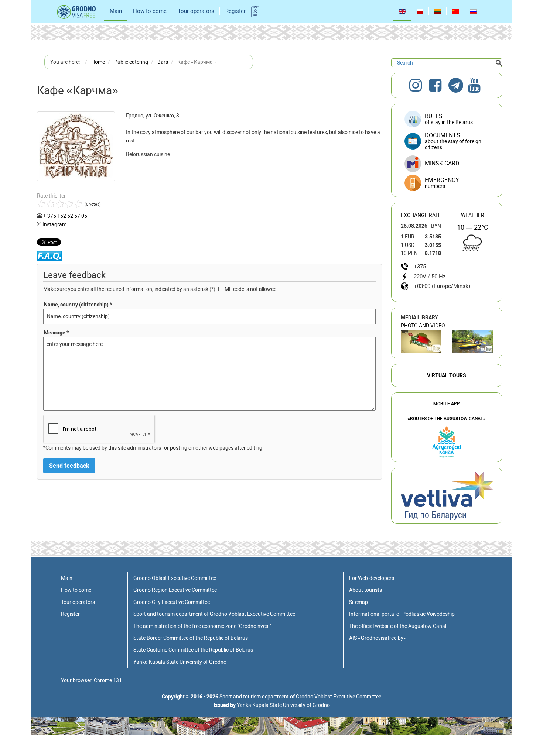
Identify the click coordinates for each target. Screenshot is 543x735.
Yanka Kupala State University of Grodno (179, 662)
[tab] (446, 183)
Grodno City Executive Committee (171, 602)
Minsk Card (442, 163)
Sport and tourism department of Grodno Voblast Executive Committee (214, 614)
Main (116, 11)
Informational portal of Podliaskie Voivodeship (402, 614)
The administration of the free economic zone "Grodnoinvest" (202, 626)
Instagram (54, 224)
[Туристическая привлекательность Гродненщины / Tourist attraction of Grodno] (421, 341)
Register (235, 11)
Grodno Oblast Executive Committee (174, 578)
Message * (56, 333)
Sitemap (358, 602)
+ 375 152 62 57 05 (65, 216)
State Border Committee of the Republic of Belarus (190, 638)
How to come (150, 11)
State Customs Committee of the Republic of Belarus (193, 650)
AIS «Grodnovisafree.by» (377, 638)
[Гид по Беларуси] (447, 495)
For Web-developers (371, 578)
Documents (453, 141)
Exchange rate (421, 215)
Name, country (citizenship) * (78, 305)
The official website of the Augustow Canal (397, 626)
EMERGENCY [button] (442, 182)
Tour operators (196, 11)
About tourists (365, 590)
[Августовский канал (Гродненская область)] (472, 341)
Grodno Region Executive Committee (175, 590)
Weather (472, 215)
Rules (449, 119)
